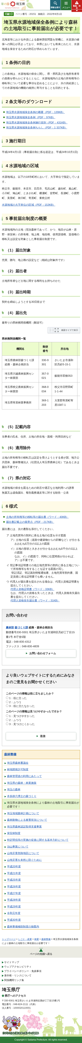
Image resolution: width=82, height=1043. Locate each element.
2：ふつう (15, 702)
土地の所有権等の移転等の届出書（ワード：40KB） (37, 516)
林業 (36, 939)
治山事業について (17, 846)
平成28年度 (14, 899)
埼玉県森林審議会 (17, 762)
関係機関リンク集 (14, 980)
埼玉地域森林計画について (23, 813)
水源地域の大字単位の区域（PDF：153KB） (28, 204)
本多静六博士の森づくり (21, 796)
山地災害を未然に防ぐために (24, 859)
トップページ (9, 939)
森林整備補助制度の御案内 (23, 926)
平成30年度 (14, 919)
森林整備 (10, 754)
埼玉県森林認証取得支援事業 (24, 826)
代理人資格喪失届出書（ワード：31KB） (35, 600)
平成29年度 (14, 906)
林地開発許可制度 (17, 769)
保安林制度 (13, 833)
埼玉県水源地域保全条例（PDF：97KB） (30, 117)
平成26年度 (14, 886)
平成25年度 (14, 879)
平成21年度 (14, 873)
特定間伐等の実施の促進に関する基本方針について (37, 839)
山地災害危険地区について (23, 853)
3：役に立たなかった (22, 706)
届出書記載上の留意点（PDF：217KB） (30, 521)
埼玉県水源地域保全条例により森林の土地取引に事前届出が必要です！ (43, 804)
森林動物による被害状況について (27, 819)
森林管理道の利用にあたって (24, 776)
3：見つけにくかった (22, 724)
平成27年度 (14, 893)
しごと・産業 (25, 939)
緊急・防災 (77, 7)
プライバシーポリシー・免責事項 (22, 971)
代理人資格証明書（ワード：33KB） (32, 589)
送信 (42, 736)
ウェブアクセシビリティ (17, 966)
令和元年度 (13, 913)
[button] (55, 5)
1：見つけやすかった (22, 716)
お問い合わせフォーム (42, 653)
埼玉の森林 (13, 789)
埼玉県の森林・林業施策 (21, 782)
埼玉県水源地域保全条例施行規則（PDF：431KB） (37, 122)
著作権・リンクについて (17, 975)
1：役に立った (18, 698)
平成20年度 (14, 866)
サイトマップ (11, 962)
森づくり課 (21, 627)
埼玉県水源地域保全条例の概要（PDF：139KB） (35, 112)
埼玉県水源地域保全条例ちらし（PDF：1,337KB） (36, 127)
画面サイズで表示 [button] (69, 330)
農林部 (10, 627)
